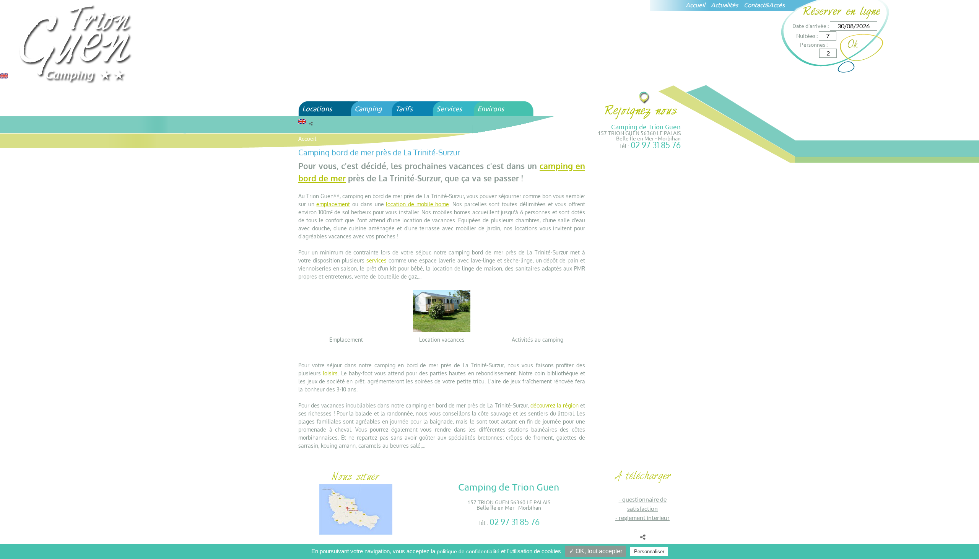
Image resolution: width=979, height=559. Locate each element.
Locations (317, 108)
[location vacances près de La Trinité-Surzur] (441, 310)
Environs (490, 108)
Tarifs (404, 108)
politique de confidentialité (468, 551)
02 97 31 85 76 (656, 145)
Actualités (724, 4)
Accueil (695, 4)
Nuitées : (807, 35)
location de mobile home (417, 204)
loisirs (330, 373)
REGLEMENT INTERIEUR (644, 517)
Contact (754, 4)
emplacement (333, 204)
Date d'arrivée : (810, 25)
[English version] (4, 75)
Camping (368, 108)
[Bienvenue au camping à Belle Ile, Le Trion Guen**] (76, 42)
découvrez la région (554, 405)
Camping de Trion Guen (646, 126)
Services (449, 108)
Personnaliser (649, 551)
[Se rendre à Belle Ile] (644, 97)
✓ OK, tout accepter (595, 551)
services (376, 260)
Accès (777, 4)
